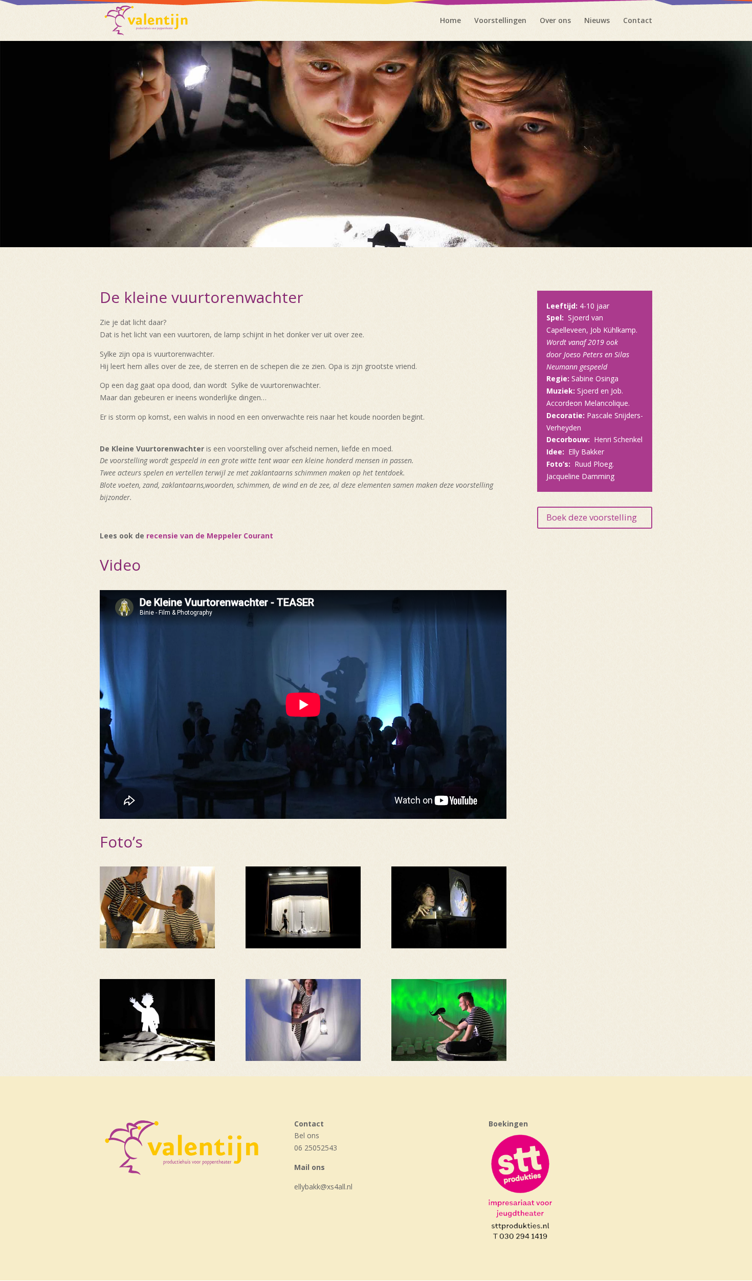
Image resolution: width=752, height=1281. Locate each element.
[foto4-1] (303, 945)
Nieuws (597, 21)
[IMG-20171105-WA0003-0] (303, 1058)
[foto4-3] (157, 1058)
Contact (637, 21)
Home (450, 21)
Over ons (555, 21)
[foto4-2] (448, 945)
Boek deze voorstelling (591, 517)
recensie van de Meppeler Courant (209, 535)
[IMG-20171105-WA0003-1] (448, 1058)
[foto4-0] (157, 945)
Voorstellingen (500, 21)
